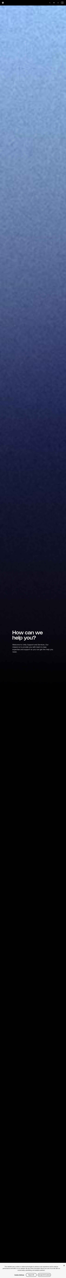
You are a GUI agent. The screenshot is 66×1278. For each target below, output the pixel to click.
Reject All (31, 1275)
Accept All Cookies (44, 1275)
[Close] (64, 1265)
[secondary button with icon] (62, 2)
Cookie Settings (19, 1275)
